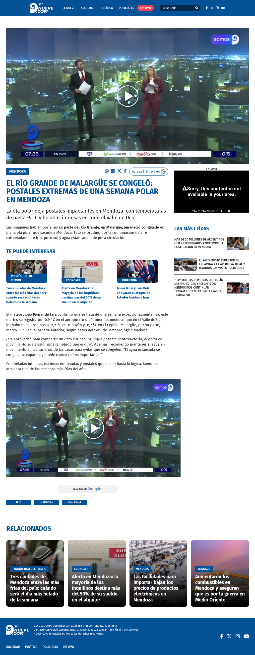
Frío (18, 502)
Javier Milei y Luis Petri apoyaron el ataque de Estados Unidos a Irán (133, 292)
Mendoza (46, 502)
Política (107, 8)
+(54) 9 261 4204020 (126, 629)
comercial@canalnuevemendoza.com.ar (83, 629)
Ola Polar (74, 502)
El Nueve (69, 8)
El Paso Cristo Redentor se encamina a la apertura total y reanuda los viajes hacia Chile (222, 264)
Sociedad (88, 8)
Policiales (126, 8)
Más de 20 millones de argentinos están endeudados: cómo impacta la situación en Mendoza (199, 243)
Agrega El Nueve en (146, 171)
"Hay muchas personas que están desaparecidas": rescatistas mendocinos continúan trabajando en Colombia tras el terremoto (198, 287)
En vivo (145, 8)
